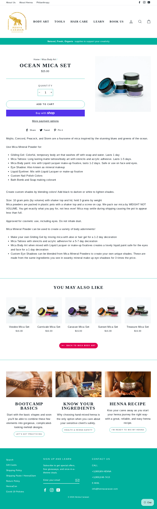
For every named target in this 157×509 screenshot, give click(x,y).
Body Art (41, 21)
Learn (99, 21)
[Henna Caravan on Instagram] (52, 490)
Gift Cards (11, 465)
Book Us (117, 21)
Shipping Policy (14, 470)
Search (9, 460)
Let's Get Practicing (29, 434)
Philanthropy (42, 2)
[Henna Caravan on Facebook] (45, 490)
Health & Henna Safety (78, 430)
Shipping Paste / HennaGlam (21, 475)
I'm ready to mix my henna (128, 430)
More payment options (45, 121)
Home (37, 59)
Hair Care (79, 21)
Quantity (45, 86)
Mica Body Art (49, 59)
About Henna (26, 2)
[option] (78, 41)
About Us (10, 2)
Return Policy (13, 481)
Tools (59, 21)
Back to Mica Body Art (81, 345)
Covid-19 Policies (15, 491)
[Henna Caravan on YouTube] (58, 490)
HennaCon (11, 486)
